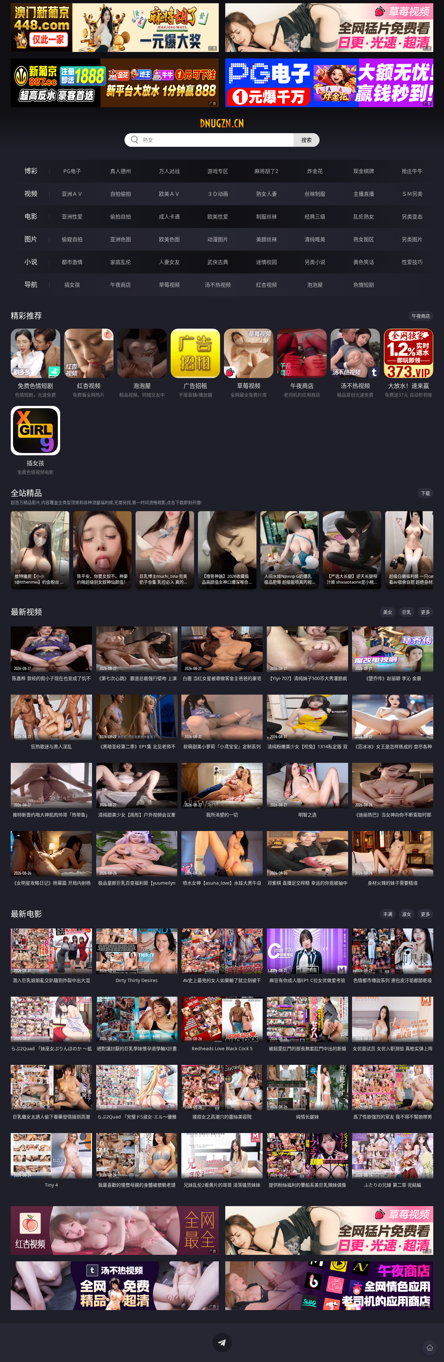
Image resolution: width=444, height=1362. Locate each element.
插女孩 (72, 284)
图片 (30, 239)
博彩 (30, 171)
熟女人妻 (266, 193)
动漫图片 (217, 239)
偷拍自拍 (120, 216)
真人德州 (120, 171)
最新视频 (26, 611)
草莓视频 (169, 284)
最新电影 (26, 913)
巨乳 (406, 612)
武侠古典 (217, 262)
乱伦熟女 (363, 216)
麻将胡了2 (266, 171)
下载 (425, 493)
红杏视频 (266, 284)
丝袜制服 (315, 193)
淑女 (406, 914)
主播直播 (363, 193)
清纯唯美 (315, 239)
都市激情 (72, 262)
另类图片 (412, 239)
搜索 (306, 140)
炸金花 (315, 171)
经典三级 (315, 216)
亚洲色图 (120, 239)
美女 (387, 612)
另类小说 (315, 262)
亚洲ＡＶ (72, 193)
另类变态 (412, 216)
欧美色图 (169, 239)
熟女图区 (363, 239)
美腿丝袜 (266, 239)
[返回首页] (429, 1348)
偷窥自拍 (72, 239)
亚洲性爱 (72, 216)
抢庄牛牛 (412, 171)
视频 (30, 193)
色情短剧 (363, 284)
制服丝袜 (266, 216)
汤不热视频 (218, 284)
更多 (425, 612)
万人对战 (169, 171)
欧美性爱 (217, 216)
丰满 (387, 914)
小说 (30, 262)
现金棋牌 (363, 171)
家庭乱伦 (120, 262)
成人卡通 (169, 216)
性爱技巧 (412, 262)
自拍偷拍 (120, 193)
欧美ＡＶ (169, 193)
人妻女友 (169, 262)
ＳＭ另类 (412, 193)
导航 (30, 284)
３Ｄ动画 (217, 193)
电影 (30, 216)
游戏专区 (217, 171)
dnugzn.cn (222, 123)
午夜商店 (120, 284)
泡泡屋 (315, 284)
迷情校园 (266, 262)
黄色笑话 (363, 262)
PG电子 (72, 171)
